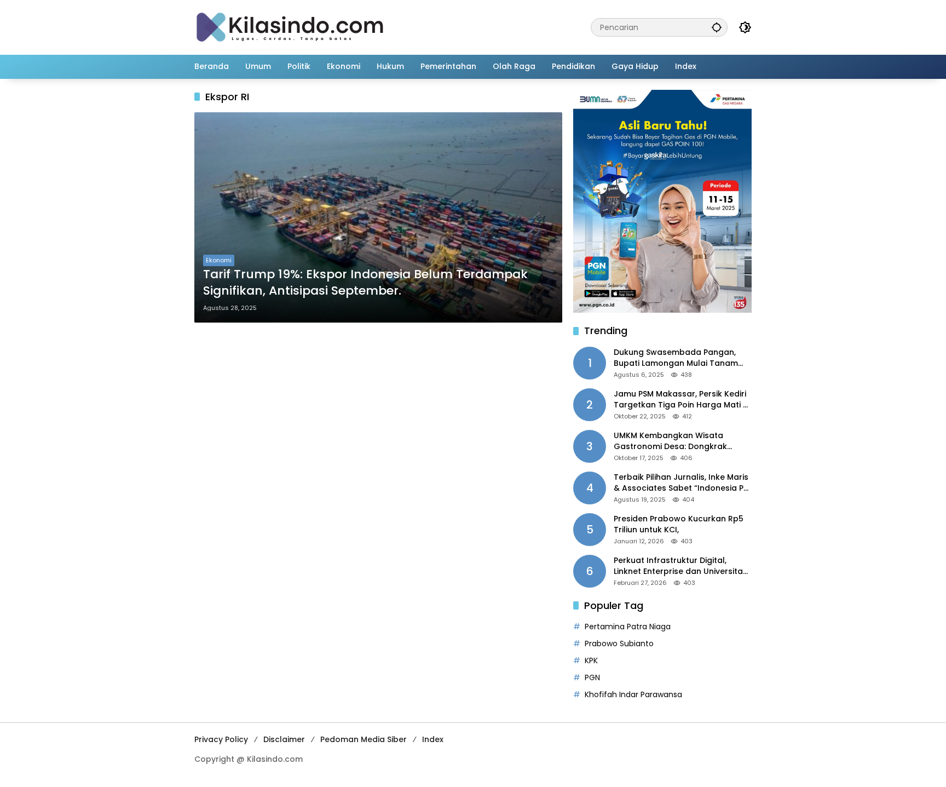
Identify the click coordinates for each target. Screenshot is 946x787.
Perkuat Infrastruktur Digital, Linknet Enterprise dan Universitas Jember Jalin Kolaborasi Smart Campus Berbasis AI (680, 566)
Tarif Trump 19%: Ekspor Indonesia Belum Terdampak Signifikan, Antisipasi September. (365, 283)
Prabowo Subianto (619, 643)
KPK (591, 660)
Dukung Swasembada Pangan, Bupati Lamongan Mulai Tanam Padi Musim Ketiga (676, 358)
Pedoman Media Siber (363, 739)
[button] (717, 27)
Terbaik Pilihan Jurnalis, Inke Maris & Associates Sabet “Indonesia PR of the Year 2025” (681, 482)
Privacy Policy (221, 739)
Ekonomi (219, 260)
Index (432, 739)
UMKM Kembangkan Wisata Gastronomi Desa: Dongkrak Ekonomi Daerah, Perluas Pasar (675, 441)
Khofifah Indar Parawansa (633, 694)
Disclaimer (284, 739)
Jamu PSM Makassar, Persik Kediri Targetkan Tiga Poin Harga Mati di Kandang (682, 399)
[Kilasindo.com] (290, 26)
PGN (592, 677)
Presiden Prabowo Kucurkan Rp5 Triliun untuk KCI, (678, 524)
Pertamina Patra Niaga (628, 626)
